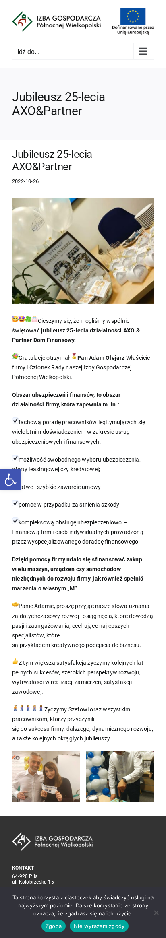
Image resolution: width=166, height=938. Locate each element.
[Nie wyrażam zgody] (156, 913)
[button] (10, 479)
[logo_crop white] (52, 835)
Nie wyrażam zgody (99, 926)
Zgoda (54, 926)
